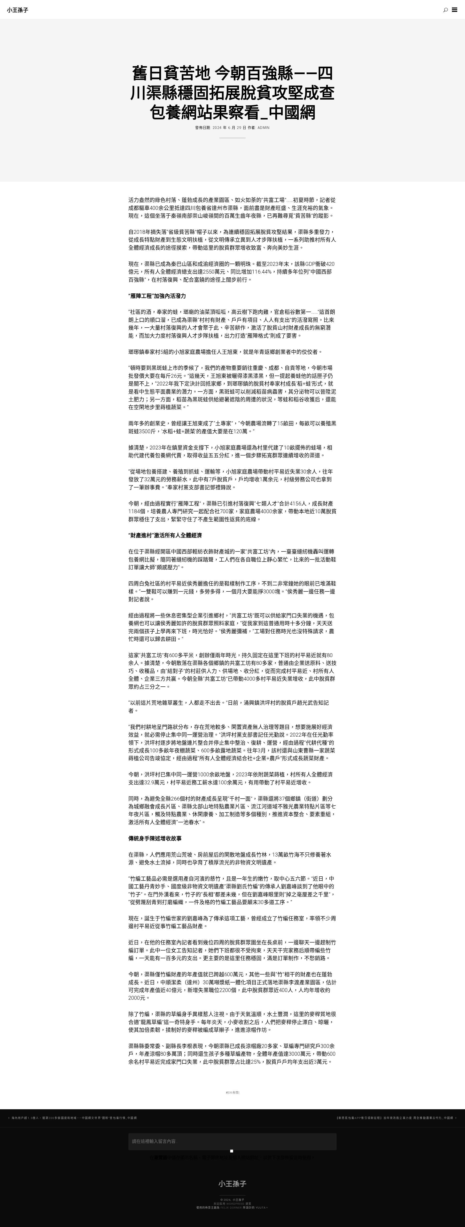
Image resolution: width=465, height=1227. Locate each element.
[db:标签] (233, 1092)
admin (264, 128)
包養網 (163, 455)
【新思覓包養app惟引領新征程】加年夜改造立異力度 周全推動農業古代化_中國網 (394, 1118)
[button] (456, 9)
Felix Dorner (231, 1207)
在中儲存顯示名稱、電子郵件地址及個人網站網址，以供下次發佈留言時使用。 (232, 1157)
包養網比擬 (141, 560)
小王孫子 (17, 9)
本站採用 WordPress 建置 (232, 1203)
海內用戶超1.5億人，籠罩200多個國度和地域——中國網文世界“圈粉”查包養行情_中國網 (74, 1118)
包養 (201, 208)
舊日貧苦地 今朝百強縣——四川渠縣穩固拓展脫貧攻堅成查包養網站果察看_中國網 (232, 92)
